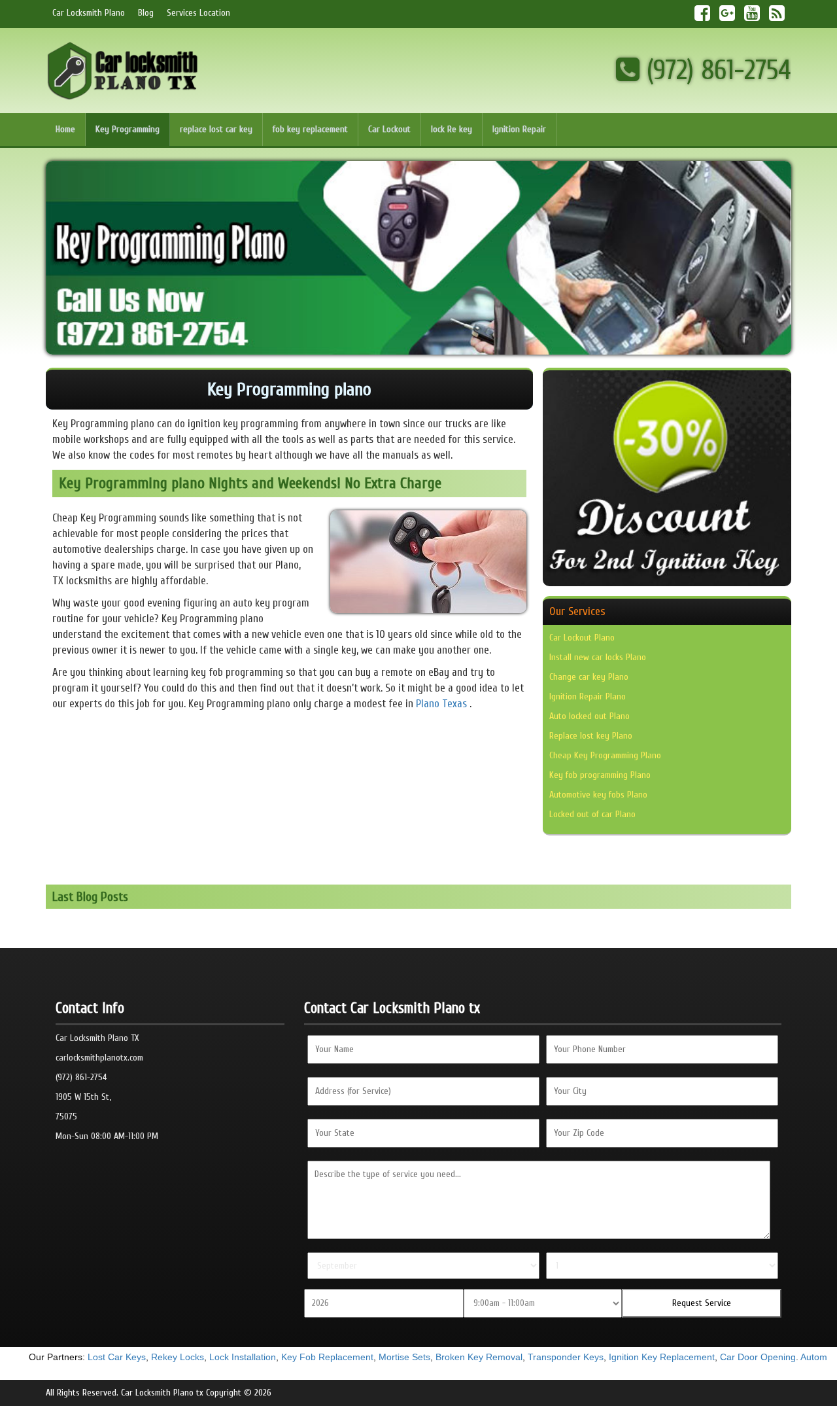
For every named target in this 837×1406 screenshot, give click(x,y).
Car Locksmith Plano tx (162, 1392)
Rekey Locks (156, 1357)
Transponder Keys (545, 1357)
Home (65, 129)
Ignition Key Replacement (641, 1357)
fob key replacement (310, 129)
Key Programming (127, 129)
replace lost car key (216, 129)
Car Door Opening (737, 1357)
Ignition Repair (519, 129)
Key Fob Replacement (306, 1357)
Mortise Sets (383, 1357)
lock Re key (451, 129)
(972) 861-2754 (715, 70)
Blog (146, 12)
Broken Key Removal (458, 1357)
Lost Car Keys (96, 1357)
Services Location (198, 12)
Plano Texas (441, 703)
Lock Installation (221, 1357)
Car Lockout (389, 129)
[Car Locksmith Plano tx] (123, 70)
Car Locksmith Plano (88, 12)
